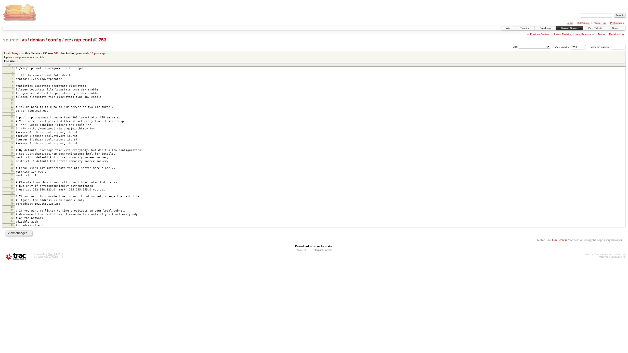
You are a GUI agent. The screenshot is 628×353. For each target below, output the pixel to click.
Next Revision (583, 34)
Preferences (617, 23)
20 (12, 135)
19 (12, 131)
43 (12, 217)
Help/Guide (583, 23)
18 (12, 128)
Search (616, 28)
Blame (601, 34)
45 (12, 225)
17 (12, 124)
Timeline (525, 28)
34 (12, 185)
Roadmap (545, 28)
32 (12, 178)
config (55, 39)
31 (12, 175)
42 (12, 214)
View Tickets (595, 28)
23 (12, 146)
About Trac (600, 23)
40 (12, 207)
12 (12, 106)
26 (12, 157)
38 (12, 199)
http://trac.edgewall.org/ (612, 256)
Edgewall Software (48, 256)
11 (12, 103)
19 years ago (98, 53)
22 (12, 142)
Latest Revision (563, 34)
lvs (23, 39)
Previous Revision (540, 34)
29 (12, 167)
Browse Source (569, 28)
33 (12, 181)
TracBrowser (560, 240)
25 (12, 153)
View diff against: (601, 47)
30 (12, 171)
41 (12, 210)
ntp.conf (83, 39)
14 (12, 114)
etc (68, 39)
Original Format (323, 250)
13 (12, 110)
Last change (12, 53)
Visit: (515, 46)
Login (570, 23)
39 (12, 203)
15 (12, 117)
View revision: (562, 47)
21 (12, 139)
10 (12, 100)
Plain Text (301, 250)
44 (12, 221)
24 (12, 149)
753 (102, 39)
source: (11, 39)
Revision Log (616, 34)
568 (56, 53)
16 (12, 120)
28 (12, 164)
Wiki (508, 28)
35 (12, 189)
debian (37, 39)
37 (12, 196)
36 (12, 192)
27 (12, 160)
